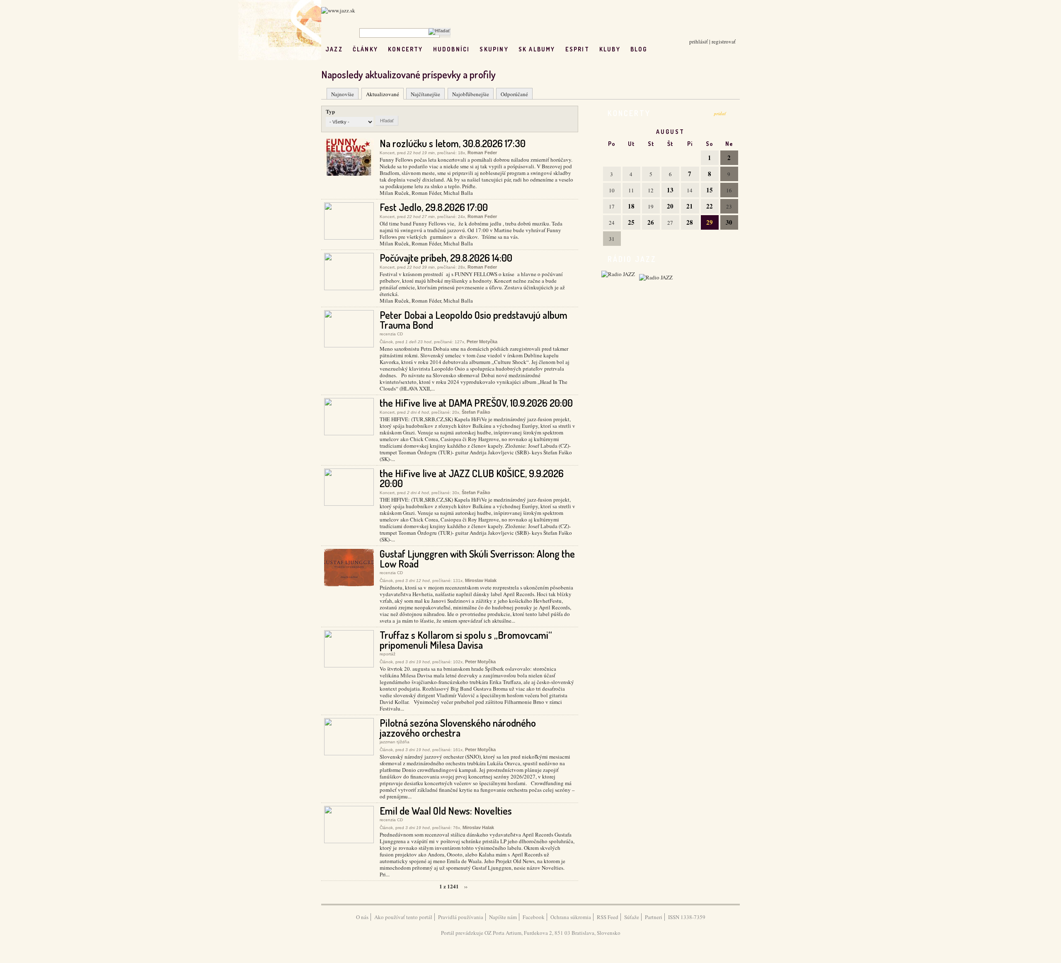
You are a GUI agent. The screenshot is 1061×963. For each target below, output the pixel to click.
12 (651, 190)
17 (612, 206)
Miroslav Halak (481, 580)
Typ (330, 111)
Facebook (534, 917)
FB (657, 49)
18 (631, 206)
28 (689, 222)
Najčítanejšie (425, 94)
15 (709, 189)
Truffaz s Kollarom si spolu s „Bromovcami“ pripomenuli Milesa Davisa (466, 639)
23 (729, 206)
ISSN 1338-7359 (686, 917)
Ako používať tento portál (403, 917)
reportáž (387, 654)
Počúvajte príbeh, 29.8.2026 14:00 (446, 257)
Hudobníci (451, 49)
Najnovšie (342, 94)
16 (729, 190)
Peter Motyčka (482, 341)
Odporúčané (514, 94)
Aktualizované (382, 94)
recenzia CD (391, 334)
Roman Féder (426, 192)
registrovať (724, 41)
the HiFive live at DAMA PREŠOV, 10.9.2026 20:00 (476, 402)
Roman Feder (482, 152)
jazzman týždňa (394, 742)
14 (690, 190)
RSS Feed (607, 917)
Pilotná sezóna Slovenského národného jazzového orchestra (458, 727)
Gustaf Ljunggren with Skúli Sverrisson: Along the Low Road (477, 558)
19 (651, 206)
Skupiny (494, 49)
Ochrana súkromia (570, 917)
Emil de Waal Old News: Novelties (446, 810)
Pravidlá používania (460, 917)
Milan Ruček (394, 192)
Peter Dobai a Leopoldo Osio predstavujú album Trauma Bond (473, 319)
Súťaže (631, 917)
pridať (720, 113)
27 (670, 222)
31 (612, 239)
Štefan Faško (476, 412)
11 (631, 190)
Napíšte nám (503, 917)
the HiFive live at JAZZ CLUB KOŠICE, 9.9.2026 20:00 (472, 478)
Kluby (609, 49)
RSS (674, 49)
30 (729, 222)
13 (670, 189)
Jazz (334, 49)
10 (612, 190)
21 (689, 206)
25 (631, 222)
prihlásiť (698, 41)
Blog (638, 49)
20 (670, 206)
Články (365, 49)
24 (612, 222)
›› (466, 886)
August (670, 131)
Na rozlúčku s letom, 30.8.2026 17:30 (453, 143)
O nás (362, 917)
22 (709, 206)
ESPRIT (577, 49)
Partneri (653, 917)
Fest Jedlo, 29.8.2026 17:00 (434, 207)
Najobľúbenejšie (470, 94)
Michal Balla (458, 192)
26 (650, 222)
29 (709, 222)
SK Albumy (536, 49)
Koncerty (405, 49)
